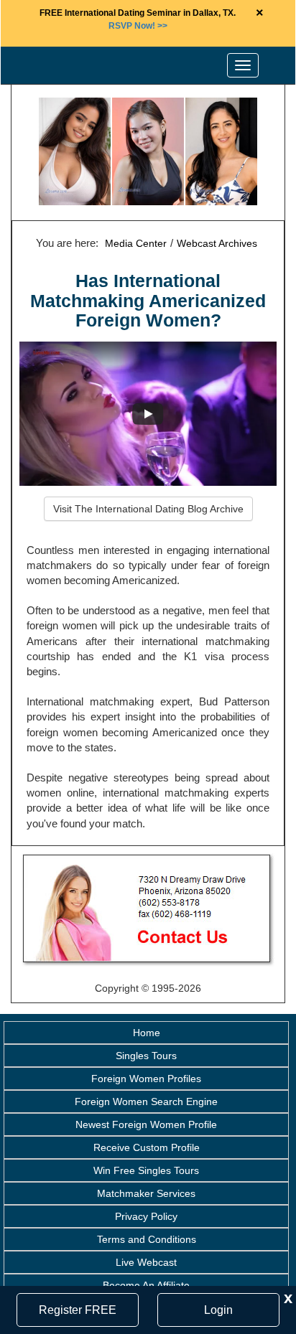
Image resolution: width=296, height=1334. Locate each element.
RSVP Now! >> (137, 26)
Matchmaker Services (146, 1193)
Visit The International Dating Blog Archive (148, 509)
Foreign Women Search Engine (146, 1101)
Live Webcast (146, 1262)
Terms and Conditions (146, 1239)
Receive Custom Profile (146, 1147)
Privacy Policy (146, 1216)
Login (218, 1310)
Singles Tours (146, 1055)
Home (146, 1032)
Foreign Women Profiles (146, 1078)
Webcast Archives (217, 243)
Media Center (136, 243)
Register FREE (77, 1310)
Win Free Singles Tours (146, 1170)
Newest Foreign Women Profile (146, 1124)
